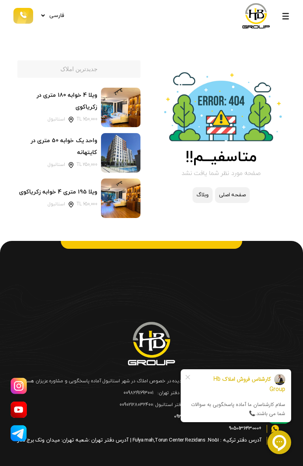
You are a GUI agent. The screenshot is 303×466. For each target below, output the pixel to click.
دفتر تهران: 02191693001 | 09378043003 (218, 416)
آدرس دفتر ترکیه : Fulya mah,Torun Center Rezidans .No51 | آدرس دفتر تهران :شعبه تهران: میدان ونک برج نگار (140, 440)
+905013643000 (246, 428)
